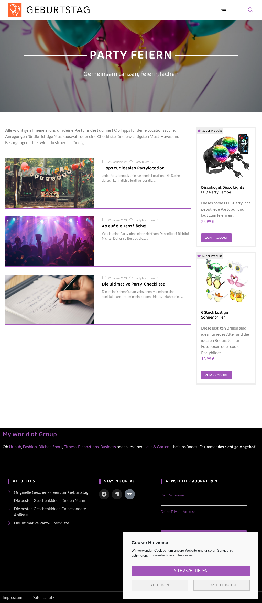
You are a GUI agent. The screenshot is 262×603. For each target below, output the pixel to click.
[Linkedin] (117, 494)
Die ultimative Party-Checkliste (133, 284)
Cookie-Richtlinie (162, 555)
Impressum (186, 555)
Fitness (70, 446)
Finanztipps (88, 446)
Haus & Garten (156, 446)
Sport (57, 446)
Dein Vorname (172, 495)
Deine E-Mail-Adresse (178, 511)
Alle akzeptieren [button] (190, 571)
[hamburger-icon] (223, 10)
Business (108, 446)
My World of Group (30, 434)
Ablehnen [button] (159, 585)
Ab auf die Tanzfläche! (124, 226)
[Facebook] (104, 494)
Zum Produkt (216, 237)
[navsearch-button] (250, 10)
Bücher (44, 446)
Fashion (30, 446)
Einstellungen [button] (221, 585)
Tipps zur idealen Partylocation (133, 168)
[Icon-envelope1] (130, 494)
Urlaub (15, 446)
